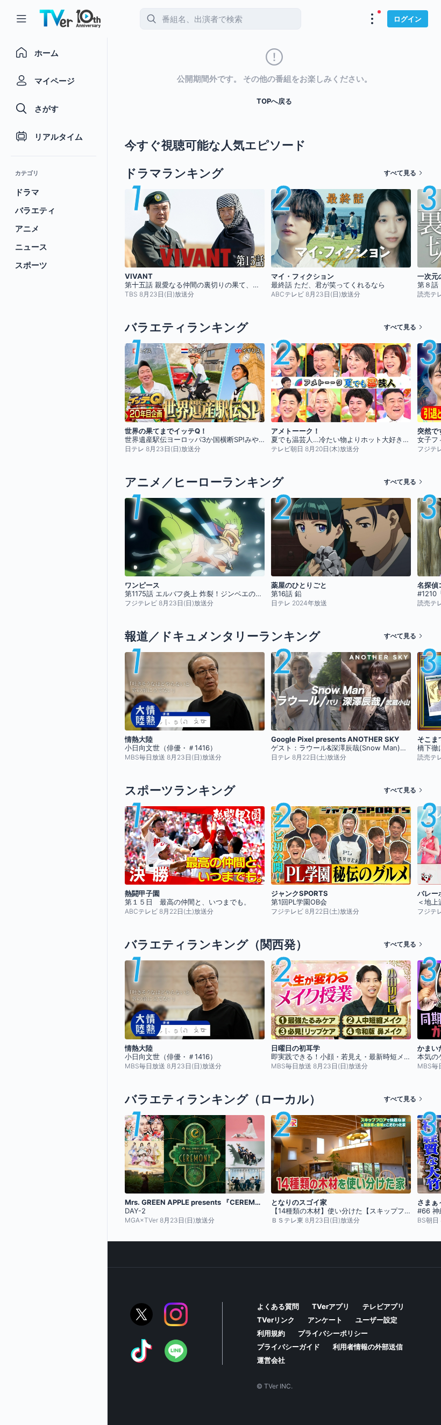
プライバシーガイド (288, 1346)
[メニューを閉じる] (21, 18)
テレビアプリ (383, 1306)
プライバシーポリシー (333, 1333)
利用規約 (271, 1333)
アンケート (325, 1319)
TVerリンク (276, 1319)
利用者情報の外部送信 (368, 1346)
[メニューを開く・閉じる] (372, 18)
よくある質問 (278, 1306)
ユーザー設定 (376, 1319)
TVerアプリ (331, 1306)
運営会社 (271, 1360)
